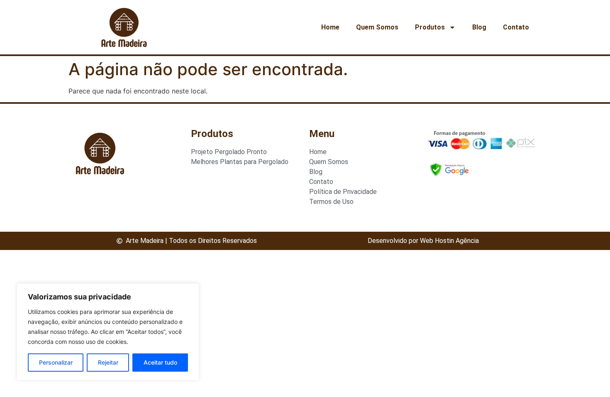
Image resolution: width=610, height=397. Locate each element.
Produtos (430, 27)
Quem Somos (377, 27)
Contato (516, 27)
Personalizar (56, 362)
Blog (479, 27)
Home (330, 27)
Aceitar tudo (160, 362)
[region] (108, 331)
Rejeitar (108, 362)
